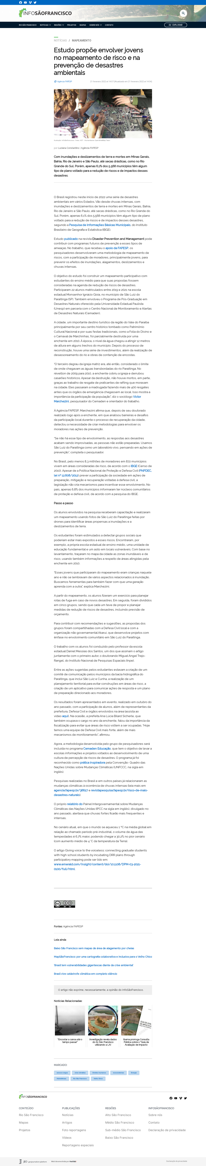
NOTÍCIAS (44, 25)
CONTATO (109, 25)
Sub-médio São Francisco (123, 1130)
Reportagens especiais (78, 1145)
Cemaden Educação (97, 748)
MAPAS (83, 25)
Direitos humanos (99, 1073)
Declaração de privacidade (167, 1130)
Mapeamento (81, 40)
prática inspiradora (92, 762)
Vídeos (66, 1137)
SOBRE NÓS (94, 25)
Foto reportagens (74, 1130)
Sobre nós (155, 1115)
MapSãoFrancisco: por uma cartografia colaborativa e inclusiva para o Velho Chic (102, 956)
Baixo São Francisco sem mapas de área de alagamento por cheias (94, 948)
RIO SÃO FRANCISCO (27, 25)
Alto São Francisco (118, 1115)
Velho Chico (98, 1079)
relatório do (75, 804)
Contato (153, 1122)
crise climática (80, 1073)
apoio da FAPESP (117, 248)
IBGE (134, 466)
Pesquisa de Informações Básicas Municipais (99, 225)
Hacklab (73, 1161)
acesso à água (62, 1073)
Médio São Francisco (119, 1122)
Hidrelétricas (61, 1079)
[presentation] (50, 25)
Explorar (177, 25)
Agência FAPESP (64, 81)
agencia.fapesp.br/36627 (71, 790)
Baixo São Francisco (119, 1137)
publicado (71, 239)
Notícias (60, 40)
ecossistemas (118, 1073)
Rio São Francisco (80, 1079)
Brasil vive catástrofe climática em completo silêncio (85, 973)
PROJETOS (71, 25)
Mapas (23, 1122)
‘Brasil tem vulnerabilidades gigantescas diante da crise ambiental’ (93, 965)
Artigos (67, 1122)
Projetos (24, 1130)
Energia (134, 1073)
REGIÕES (57, 25)
